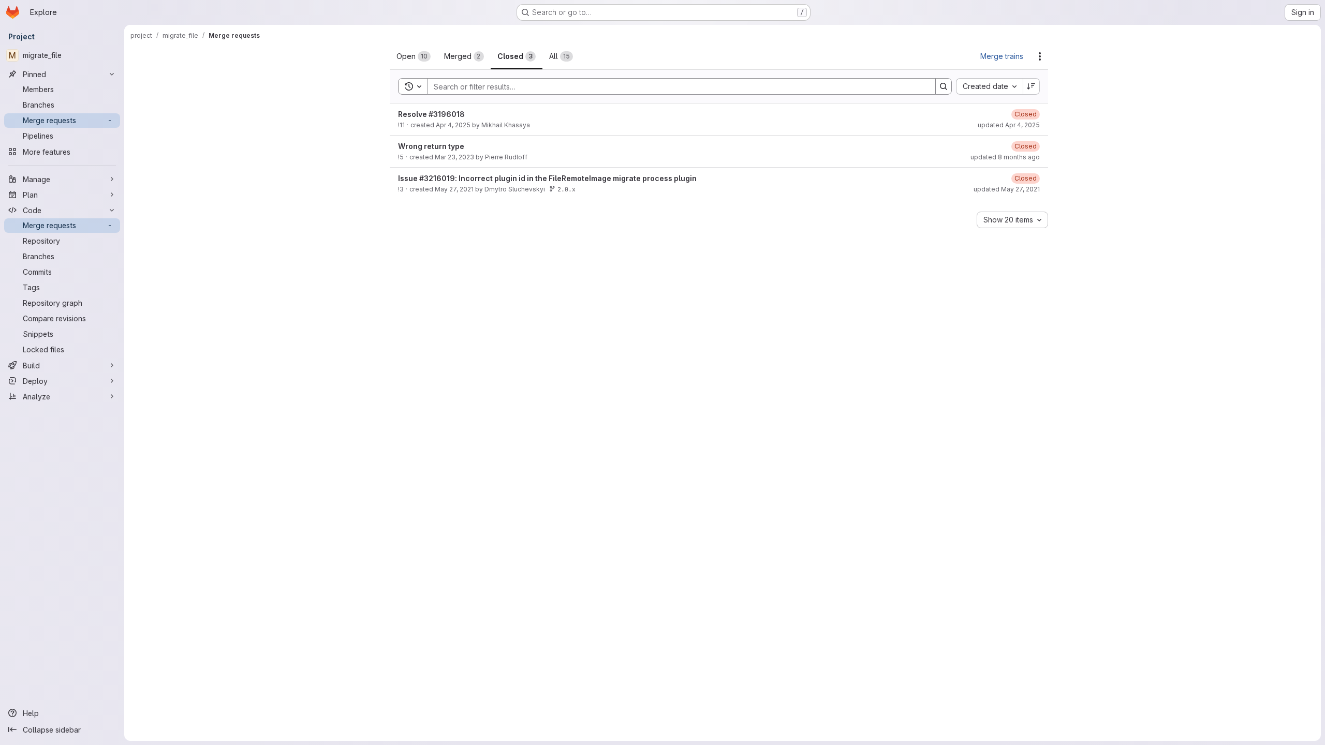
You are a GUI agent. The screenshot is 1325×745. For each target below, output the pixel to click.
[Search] (943, 86)
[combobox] (989, 86)
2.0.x (566, 189)
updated (1009, 125)
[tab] (413, 56)
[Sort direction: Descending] (1031, 86)
